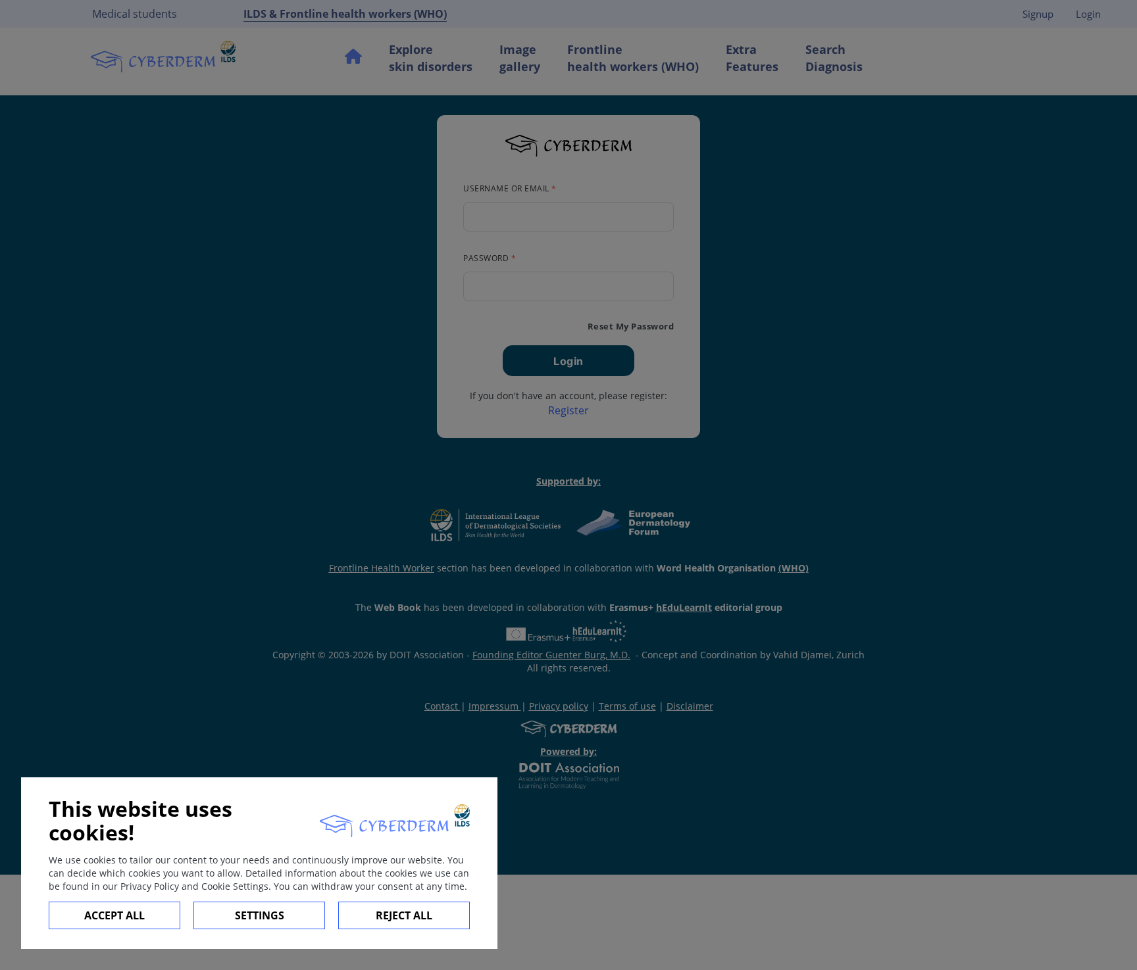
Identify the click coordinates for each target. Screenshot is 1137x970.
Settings (259, 915)
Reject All (404, 915)
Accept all (114, 915)
